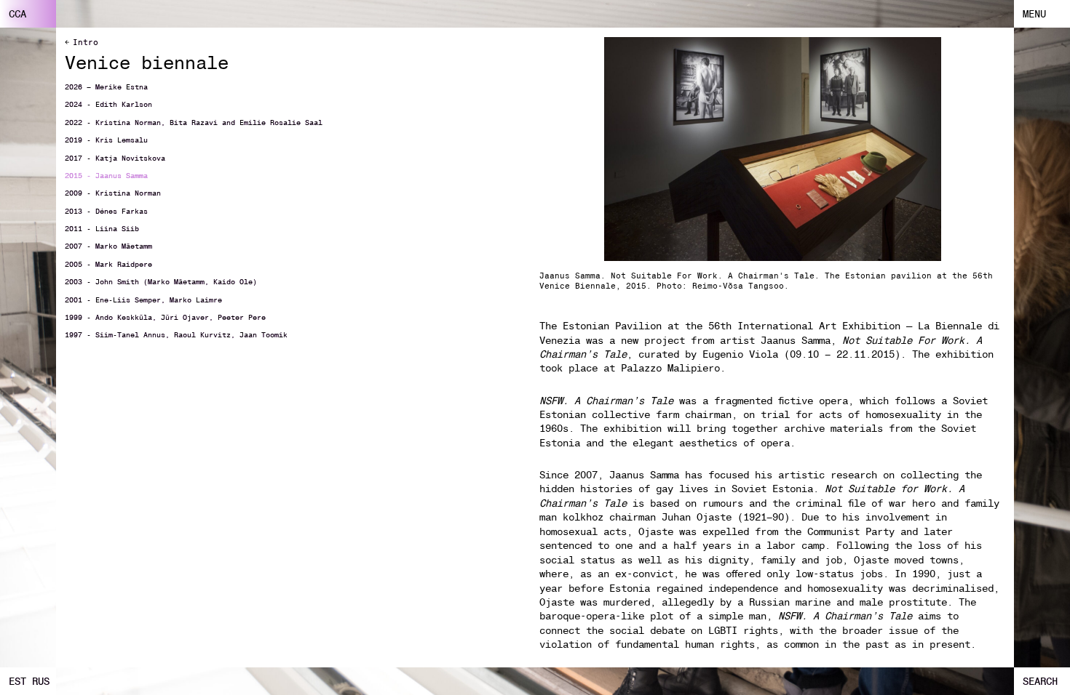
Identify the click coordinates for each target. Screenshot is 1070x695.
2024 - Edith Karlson (108, 104)
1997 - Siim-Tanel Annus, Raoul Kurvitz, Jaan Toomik (176, 335)
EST (17, 681)
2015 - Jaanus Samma (106, 176)
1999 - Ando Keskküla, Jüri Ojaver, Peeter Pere (165, 317)
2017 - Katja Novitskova (115, 158)
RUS (40, 681)
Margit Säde (342, 9)
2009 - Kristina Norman (113, 193)
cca (17, 14)
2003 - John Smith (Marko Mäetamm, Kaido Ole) (161, 282)
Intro (85, 42)
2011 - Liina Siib (102, 229)
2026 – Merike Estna (106, 87)
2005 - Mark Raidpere (108, 264)
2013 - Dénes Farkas (106, 211)
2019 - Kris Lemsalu (106, 140)
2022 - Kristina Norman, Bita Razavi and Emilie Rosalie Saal (193, 122)
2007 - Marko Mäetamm (108, 246)
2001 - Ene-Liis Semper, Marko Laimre (143, 300)
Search (1040, 681)
